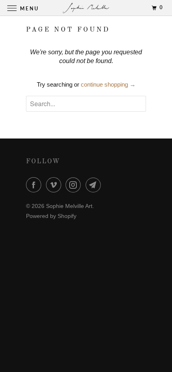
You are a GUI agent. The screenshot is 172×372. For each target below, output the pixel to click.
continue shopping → (108, 84)
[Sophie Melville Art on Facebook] (35, 184)
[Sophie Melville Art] (86, 8)
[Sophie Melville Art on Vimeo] (55, 184)
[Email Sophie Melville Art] (95, 184)
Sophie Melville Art (69, 206)
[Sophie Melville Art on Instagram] (75, 184)
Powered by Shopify (51, 216)
